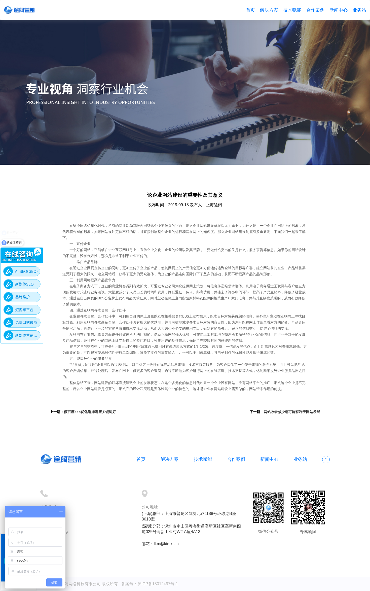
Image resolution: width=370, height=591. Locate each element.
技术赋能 (292, 10)
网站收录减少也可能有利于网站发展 (292, 412)
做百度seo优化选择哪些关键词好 (90, 412)
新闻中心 (338, 10)
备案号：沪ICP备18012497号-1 (149, 584)
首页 (250, 10)
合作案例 (315, 10)
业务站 (359, 10)
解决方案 (269, 10)
